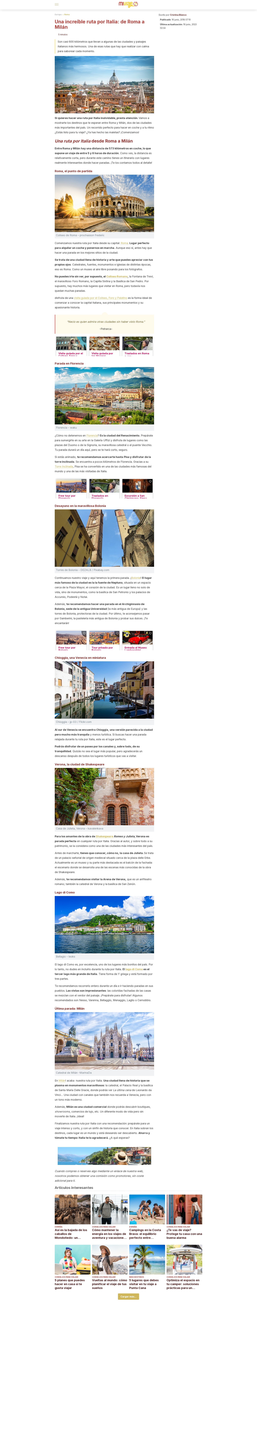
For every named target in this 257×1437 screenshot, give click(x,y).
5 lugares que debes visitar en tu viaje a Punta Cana (144, 1284)
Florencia (92, 435)
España (58, 1227)
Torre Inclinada (64, 466)
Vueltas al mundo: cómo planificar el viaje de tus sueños (109, 1284)
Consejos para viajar (103, 1227)
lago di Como (134, 969)
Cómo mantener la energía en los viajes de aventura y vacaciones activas (109, 1234)
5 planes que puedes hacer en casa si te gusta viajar (70, 1284)
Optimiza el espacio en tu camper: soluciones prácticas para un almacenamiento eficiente (183, 1284)
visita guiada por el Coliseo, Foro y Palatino (100, 297)
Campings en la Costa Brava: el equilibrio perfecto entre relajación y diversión (145, 1234)
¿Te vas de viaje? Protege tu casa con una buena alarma (184, 1234)
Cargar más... (128, 1296)
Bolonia (135, 577)
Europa (58, 14)
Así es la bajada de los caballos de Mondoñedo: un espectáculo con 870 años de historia (71, 1234)
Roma (67, 14)
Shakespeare (104, 836)
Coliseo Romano (117, 276)
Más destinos (136, 1277)
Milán (62, 1080)
